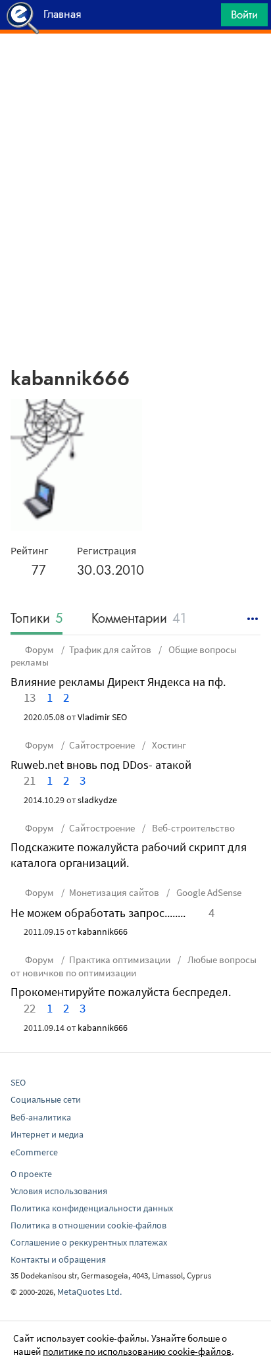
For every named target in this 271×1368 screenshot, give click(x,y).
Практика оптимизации (119, 959)
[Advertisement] (135, 66)
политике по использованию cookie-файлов (137, 1351)
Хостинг (168, 745)
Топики (36, 619)
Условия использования (59, 1191)
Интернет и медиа (47, 1134)
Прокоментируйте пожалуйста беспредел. (121, 991)
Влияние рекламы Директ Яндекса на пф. (118, 681)
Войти (244, 14)
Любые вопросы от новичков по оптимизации (134, 966)
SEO (18, 1082)
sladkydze (97, 800)
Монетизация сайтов (114, 892)
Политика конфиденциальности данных (92, 1208)
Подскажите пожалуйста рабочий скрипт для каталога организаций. (129, 854)
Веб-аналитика (41, 1117)
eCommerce (34, 1152)
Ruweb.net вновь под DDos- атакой (101, 764)
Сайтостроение (102, 745)
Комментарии (138, 619)
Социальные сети (46, 1099)
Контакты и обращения (58, 1259)
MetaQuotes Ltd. (89, 1292)
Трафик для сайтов (110, 649)
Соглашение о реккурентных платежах (89, 1242)
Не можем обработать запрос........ (98, 912)
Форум (39, 649)
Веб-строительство (192, 828)
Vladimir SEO (102, 717)
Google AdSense (207, 892)
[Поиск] (206, 18)
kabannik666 (103, 931)
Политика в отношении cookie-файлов (88, 1225)
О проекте (31, 1174)
